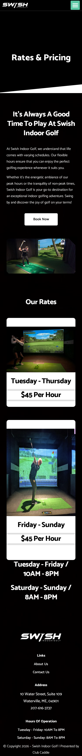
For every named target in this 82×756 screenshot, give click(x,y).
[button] (75, 5)
